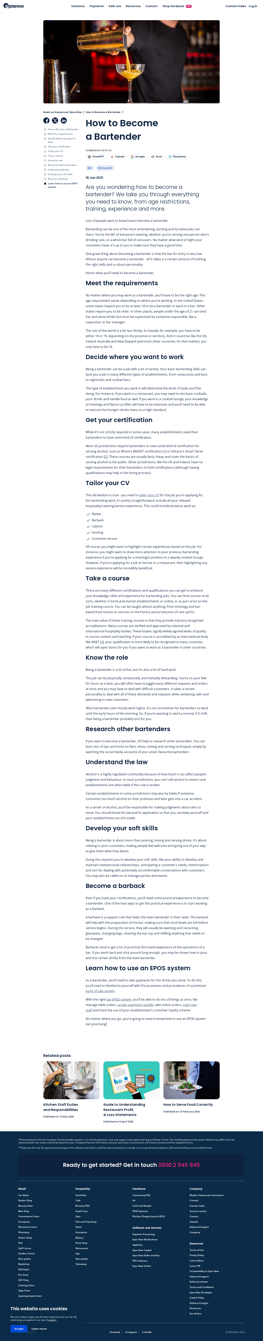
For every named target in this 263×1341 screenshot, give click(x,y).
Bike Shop (23, 1211)
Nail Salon (23, 1269)
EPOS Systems (140, 1211)
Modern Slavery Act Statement (207, 1195)
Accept (18, 1328)
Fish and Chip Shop (85, 1221)
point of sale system (100, 991)
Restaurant (105, 168)
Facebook (46, 120)
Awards (194, 1221)
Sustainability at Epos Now (204, 1271)
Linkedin (147, 1332)
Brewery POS (82, 1205)
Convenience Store (28, 1216)
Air (134, 1200)
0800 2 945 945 (179, 1165)
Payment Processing (143, 1234)
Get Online (196, 1313)
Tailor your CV (55, 151)
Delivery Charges (199, 1303)
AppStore (137, 1244)
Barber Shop (25, 1200)
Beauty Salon (25, 1205)
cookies (52, 1320)
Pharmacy (23, 1232)
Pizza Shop (81, 1243)
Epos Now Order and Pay (145, 1255)
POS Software (139, 1260)
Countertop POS (141, 1195)
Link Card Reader (142, 1205)
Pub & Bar (80, 1195)
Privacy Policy (197, 1255)
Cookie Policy (197, 1297)
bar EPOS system (118, 999)
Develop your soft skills (60, 174)
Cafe (77, 1200)
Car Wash (23, 1195)
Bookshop (23, 1264)
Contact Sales (236, 6)
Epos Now (13, 5)
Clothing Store (26, 1285)
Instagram (131, 1332)
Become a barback (58, 178)
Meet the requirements (60, 134)
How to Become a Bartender (63, 129)
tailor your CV (149, 495)
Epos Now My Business (145, 1239)
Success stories (198, 1211)
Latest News (197, 1260)
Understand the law (58, 169)
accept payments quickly (135, 1005)
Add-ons (115, 6)
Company (195, 1232)
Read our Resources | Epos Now (62, 112)
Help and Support (199, 1227)
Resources (133, 6)
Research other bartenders (62, 165)
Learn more (39, 1328)
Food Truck (81, 1211)
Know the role (55, 160)
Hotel (78, 1227)
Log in (253, 6)
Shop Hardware (176, 6)
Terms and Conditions (202, 1287)
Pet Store (23, 1274)
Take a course (55, 155)
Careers (194, 1216)
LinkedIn (64, 120)
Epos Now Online (141, 1266)
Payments (97, 6)
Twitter (55, 120)
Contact (152, 6)
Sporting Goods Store (30, 1296)
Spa (77, 1253)
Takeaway (81, 1264)
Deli (20, 1243)
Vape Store (24, 1290)
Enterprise (24, 1221)
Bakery (79, 1237)
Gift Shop (23, 1280)
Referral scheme (199, 1281)
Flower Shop (25, 1237)
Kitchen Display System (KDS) (148, 1216)
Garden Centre (26, 1253)
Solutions (78, 6)
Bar (90, 168)
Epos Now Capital (142, 1250)
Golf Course (24, 1248)
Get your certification (59, 146)
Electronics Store (27, 1227)
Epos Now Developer (201, 1292)
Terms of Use (197, 1250)
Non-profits (24, 1258)
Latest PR (195, 1266)
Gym (77, 1216)
